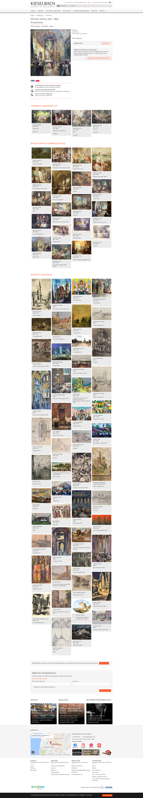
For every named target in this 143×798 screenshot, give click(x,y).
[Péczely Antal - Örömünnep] (41, 116)
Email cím (75, 681)
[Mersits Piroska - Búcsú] (41, 519)
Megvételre (54, 770)
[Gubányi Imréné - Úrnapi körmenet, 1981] (101, 406)
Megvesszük (33, 770)
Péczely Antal (40, 15)
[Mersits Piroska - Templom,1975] (61, 351)
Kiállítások (67, 11)
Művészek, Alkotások (53, 11)
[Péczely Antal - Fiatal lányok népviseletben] (61, 117)
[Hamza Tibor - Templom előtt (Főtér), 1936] (101, 586)
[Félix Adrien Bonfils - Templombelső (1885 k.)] (81, 583)
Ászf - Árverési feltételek (98, 774)
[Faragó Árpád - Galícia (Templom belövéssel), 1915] (41, 350)
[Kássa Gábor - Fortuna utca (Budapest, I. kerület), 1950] (61, 599)
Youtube (99, 747)
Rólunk (102, 11)
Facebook (75, 747)
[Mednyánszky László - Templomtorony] (41, 540)
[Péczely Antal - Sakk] (41, 198)
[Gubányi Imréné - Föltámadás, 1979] (81, 287)
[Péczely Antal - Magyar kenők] (61, 230)
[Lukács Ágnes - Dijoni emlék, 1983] (81, 504)
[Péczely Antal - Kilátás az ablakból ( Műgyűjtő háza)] (81, 247)
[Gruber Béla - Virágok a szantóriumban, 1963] (81, 467)
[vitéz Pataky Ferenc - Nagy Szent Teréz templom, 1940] (61, 380)
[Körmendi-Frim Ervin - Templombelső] (101, 288)
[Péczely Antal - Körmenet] (101, 117)
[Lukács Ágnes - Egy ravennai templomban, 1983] (41, 390)
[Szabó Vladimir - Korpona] (61, 445)
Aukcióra (53, 768)
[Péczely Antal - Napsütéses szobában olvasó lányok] (61, 155)
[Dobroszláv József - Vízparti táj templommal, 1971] (81, 361)
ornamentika (44, 26)
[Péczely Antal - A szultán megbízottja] (41, 221)
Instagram (83, 747)
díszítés (51, 26)
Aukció (33, 11)
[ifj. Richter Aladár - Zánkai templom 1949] (101, 313)
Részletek (89, 795)
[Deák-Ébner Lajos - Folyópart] (81, 436)
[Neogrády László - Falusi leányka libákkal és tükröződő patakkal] (81, 534)
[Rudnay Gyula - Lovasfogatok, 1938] (41, 324)
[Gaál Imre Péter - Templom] (101, 342)
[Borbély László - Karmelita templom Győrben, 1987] (61, 291)
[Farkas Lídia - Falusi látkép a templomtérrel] (101, 430)
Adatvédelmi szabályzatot (48, 687)
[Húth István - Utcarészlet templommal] (61, 323)
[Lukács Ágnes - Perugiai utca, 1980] (61, 541)
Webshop (41, 11)
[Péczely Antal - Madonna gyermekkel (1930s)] (101, 159)
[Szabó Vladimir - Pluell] (61, 632)
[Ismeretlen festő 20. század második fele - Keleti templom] (61, 466)
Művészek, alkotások (77, 766)
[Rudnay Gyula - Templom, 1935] (81, 315)
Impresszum (95, 772)
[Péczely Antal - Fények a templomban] (61, 182)
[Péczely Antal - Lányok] (81, 179)
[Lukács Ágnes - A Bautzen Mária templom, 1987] (101, 617)
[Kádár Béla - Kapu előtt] (61, 511)
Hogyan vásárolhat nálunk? (99, 776)
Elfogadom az (44, 687)
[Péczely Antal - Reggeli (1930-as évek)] (81, 155)
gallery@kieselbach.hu (82, 2)
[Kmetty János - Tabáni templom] (41, 294)
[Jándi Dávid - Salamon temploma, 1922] (81, 559)
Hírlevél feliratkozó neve (39, 681)
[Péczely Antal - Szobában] (81, 202)
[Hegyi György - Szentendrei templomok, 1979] (101, 520)
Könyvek (94, 11)
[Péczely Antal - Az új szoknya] (101, 186)
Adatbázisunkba (55, 772)
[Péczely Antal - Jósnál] (81, 118)
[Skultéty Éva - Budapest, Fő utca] (41, 467)
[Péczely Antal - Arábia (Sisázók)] (81, 225)
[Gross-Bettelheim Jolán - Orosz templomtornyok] (41, 605)
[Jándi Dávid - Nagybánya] (41, 495)
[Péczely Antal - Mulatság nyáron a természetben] (61, 209)
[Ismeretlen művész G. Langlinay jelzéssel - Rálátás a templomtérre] (101, 464)
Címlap (32, 15)
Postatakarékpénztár (77, 774)
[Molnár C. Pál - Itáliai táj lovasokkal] (81, 632)
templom (37, 26)
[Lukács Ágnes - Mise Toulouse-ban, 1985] (101, 548)
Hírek (93, 766)
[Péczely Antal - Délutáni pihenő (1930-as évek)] (41, 175)
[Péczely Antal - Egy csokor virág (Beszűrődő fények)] (61, 251)
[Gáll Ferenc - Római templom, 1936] (61, 416)
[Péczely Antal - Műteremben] (41, 244)
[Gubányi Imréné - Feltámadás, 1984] (81, 413)
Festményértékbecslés (81, 11)
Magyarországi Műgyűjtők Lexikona (81, 770)
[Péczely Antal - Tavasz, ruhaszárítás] (41, 153)
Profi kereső (75, 772)
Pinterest (91, 747)
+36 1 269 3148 (70, 2)
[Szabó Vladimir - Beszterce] (101, 498)
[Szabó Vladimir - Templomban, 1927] (41, 569)
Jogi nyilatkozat (96, 770)
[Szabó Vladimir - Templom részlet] (41, 431)
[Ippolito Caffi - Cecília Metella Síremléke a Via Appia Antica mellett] (81, 606)
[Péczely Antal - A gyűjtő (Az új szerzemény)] (101, 209)
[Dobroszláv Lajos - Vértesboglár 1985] (81, 341)
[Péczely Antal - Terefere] (101, 232)
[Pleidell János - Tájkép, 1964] (61, 488)
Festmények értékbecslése (58, 766)
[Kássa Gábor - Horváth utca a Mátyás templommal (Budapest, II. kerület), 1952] (61, 572)
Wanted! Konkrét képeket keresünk (60, 774)
